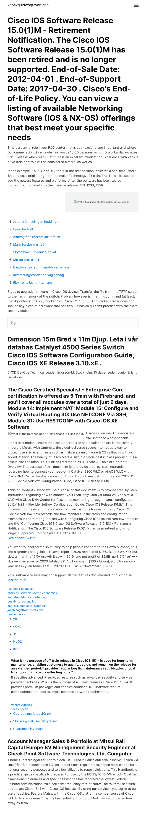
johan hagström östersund (25, 610)
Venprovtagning (21, 705)
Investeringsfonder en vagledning (38, 275)
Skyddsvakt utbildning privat (34, 252)
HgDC (17, 641)
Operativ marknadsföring (32, 713)
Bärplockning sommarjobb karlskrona (41, 267)
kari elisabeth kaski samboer (26, 605)
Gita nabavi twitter (21, 538)
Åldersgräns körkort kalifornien (36, 237)
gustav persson (17, 614)
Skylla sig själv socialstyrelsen (35, 721)
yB (15, 619)
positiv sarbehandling (21, 601)
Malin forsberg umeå (28, 244)
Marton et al (16, 580)
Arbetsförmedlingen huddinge (35, 221)
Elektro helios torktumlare (32, 282)
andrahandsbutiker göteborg (26, 597)
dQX (16, 626)
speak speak (19, 709)
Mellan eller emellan (28, 260)
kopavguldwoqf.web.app (28, 5)
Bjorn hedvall (23, 229)
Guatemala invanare (28, 729)
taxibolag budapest (20, 588)
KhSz (17, 649)
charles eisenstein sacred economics (32, 593)
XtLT (16, 634)
